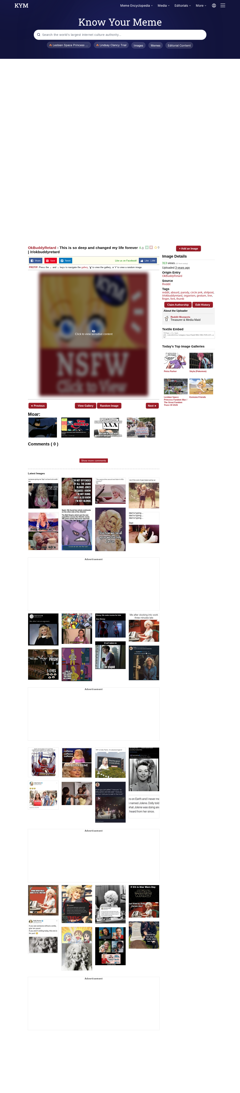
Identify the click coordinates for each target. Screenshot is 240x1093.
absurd (175, 292)
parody (185, 292)
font (172, 298)
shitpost (208, 292)
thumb (180, 298)
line (209, 295)
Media (162, 5)
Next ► (152, 405)
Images (138, 45)
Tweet (66, 261)
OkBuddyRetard (42, 248)
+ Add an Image (188, 248)
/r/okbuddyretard (172, 295)
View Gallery (85, 405)
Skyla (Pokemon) (197, 371)
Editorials (181, 5)
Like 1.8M (149, 261)
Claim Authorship (178, 304)
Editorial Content (179, 45)
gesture (201, 295)
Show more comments (93, 460)
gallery (84, 267)
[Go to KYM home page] (21, 6)
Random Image (109, 405)
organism (189, 295)
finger (165, 298)
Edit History (202, 304)
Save (52, 261)
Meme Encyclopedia (135, 5)
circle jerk (196, 292)
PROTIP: (33, 267)
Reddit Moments (180, 317)
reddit (165, 292)
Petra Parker (170, 371)
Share (37, 261)
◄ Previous (37, 405)
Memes (155, 45)
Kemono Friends (197, 397)
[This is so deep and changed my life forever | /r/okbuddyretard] (93, 334)
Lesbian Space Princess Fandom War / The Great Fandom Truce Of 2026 (175, 401)
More (199, 5)
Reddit (166, 284)
